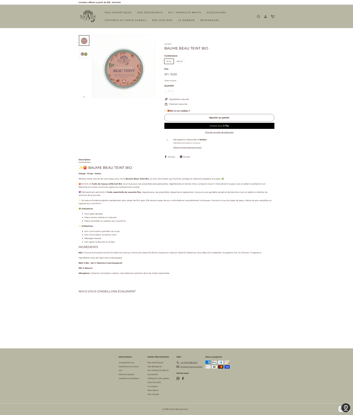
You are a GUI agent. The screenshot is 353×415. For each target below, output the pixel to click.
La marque (186, 20)
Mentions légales (126, 374)
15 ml (169, 61)
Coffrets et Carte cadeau (126, 20)
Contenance (170, 55)
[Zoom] (123, 66)
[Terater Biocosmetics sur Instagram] (177, 378)
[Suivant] (84, 96)
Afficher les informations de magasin (187, 147)
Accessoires (216, 12)
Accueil (167, 44)
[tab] (85, 160)
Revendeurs (209, 20)
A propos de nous (126, 362)
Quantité (169, 85)
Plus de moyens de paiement (219, 132)
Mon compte (153, 394)
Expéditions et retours (129, 366)
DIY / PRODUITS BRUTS (184, 12)
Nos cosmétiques (118, 12)
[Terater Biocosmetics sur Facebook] (182, 378)
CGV (120, 370)
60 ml (180, 61)
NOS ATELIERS (162, 20)
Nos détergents (150, 12)
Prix (166, 69)
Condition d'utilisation (129, 378)
